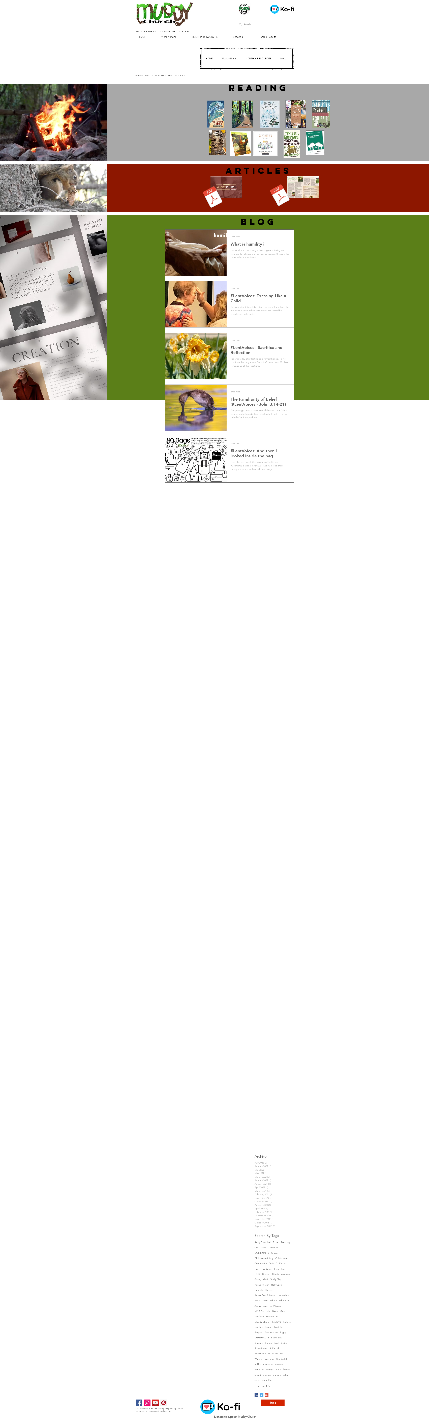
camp (257, 1380)
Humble (259, 1289)
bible (278, 1369)
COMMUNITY (262, 1252)
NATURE (276, 1321)
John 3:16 (284, 1300)
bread (258, 1374)
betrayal (270, 1369)
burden (277, 1374)
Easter (282, 1263)
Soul (276, 1342)
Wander (259, 1358)
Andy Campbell (263, 1242)
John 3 (273, 1300)
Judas (258, 1305)
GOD (257, 1273)
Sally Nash (276, 1337)
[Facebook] (139, 1403)
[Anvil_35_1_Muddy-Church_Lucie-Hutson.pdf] (213, 197)
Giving (258, 1279)
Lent (265, 1305)
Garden (266, 1273)
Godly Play (275, 1279)
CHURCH (273, 1247)
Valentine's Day (262, 1353)
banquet (259, 1369)
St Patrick (274, 1348)
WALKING (277, 1353)
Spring (284, 1342)
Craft (271, 1263)
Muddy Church (262, 1321)
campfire (267, 1380)
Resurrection (271, 1332)
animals (279, 1364)
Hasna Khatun (262, 1284)
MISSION (259, 1311)
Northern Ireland (263, 1327)
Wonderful (281, 1358)
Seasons (259, 1342)
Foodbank (266, 1268)
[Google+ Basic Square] (266, 1395)
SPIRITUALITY (262, 1337)
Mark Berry (272, 1311)
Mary (282, 1311)
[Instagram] (147, 1403)
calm (285, 1374)
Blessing (285, 1242)
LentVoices (275, 1305)
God (265, 1279)
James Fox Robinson (265, 1295)
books (286, 1369)
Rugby (283, 1332)
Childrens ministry (264, 1258)
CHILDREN (260, 1247)
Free (276, 1268)
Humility (269, 1289)
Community (261, 1263)
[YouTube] (155, 1403)
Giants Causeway (281, 1273)
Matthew (259, 1316)
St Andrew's (261, 1348)
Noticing (278, 1327)
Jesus (257, 1300)
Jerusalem (283, 1295)
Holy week (276, 1284)
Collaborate (281, 1258)
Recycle (258, 1332)
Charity (275, 1252)
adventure (268, 1364)
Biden (276, 1242)
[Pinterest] (163, 1403)
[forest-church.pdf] (280, 195)
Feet (257, 1268)
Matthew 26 (272, 1316)
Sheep (268, 1342)
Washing (269, 1358)
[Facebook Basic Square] (256, 1395)
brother (267, 1374)
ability (258, 1364)
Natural (287, 1321)
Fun (283, 1268)
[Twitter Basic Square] (261, 1395)
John (265, 1300)
